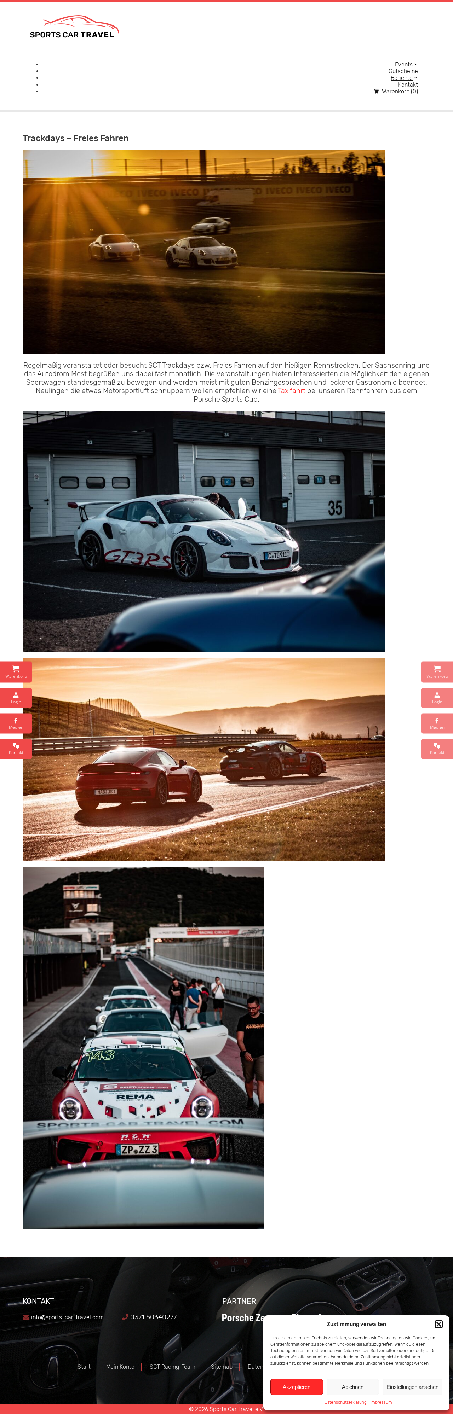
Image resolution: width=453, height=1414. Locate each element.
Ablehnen (352, 1387)
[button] (438, 1324)
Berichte (402, 78)
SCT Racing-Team (172, 1366)
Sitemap (222, 1366)
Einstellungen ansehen (412, 1387)
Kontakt (408, 84)
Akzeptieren (296, 1387)
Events (404, 64)
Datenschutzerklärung (346, 1402)
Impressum (381, 1402)
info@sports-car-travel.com (67, 1317)
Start (84, 1366)
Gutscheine (403, 71)
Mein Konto (120, 1366)
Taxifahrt (291, 390)
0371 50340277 (153, 1317)
